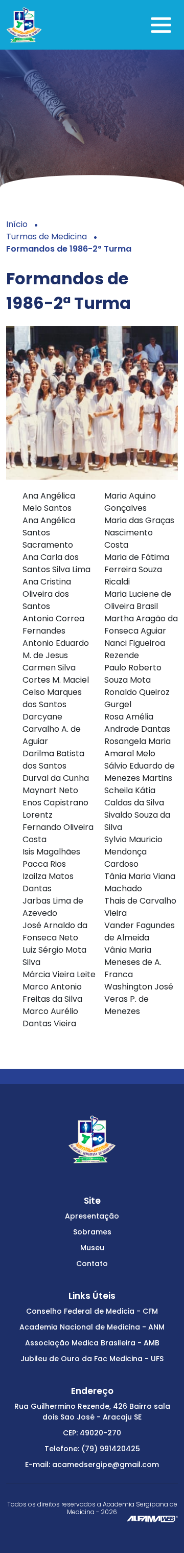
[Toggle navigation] (161, 25)
